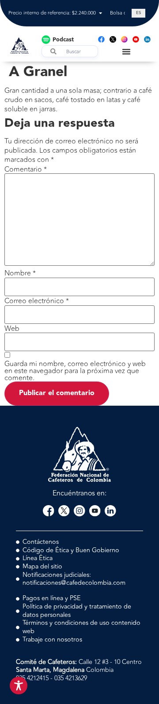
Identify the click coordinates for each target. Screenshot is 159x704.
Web (11, 328)
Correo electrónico (36, 300)
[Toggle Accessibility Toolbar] (18, 685)
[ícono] (113, 39)
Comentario (25, 169)
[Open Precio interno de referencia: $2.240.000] (100, 13)
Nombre (20, 273)
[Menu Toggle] (126, 51)
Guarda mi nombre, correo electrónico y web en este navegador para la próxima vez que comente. (75, 370)
